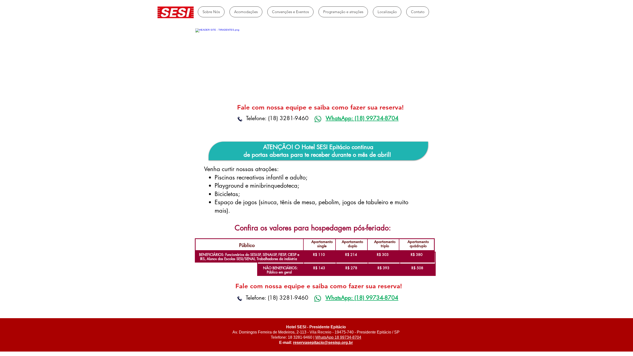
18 (336, 337)
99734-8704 (350, 337)
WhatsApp (324, 337)
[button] (245, 11)
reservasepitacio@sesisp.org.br (323, 342)
